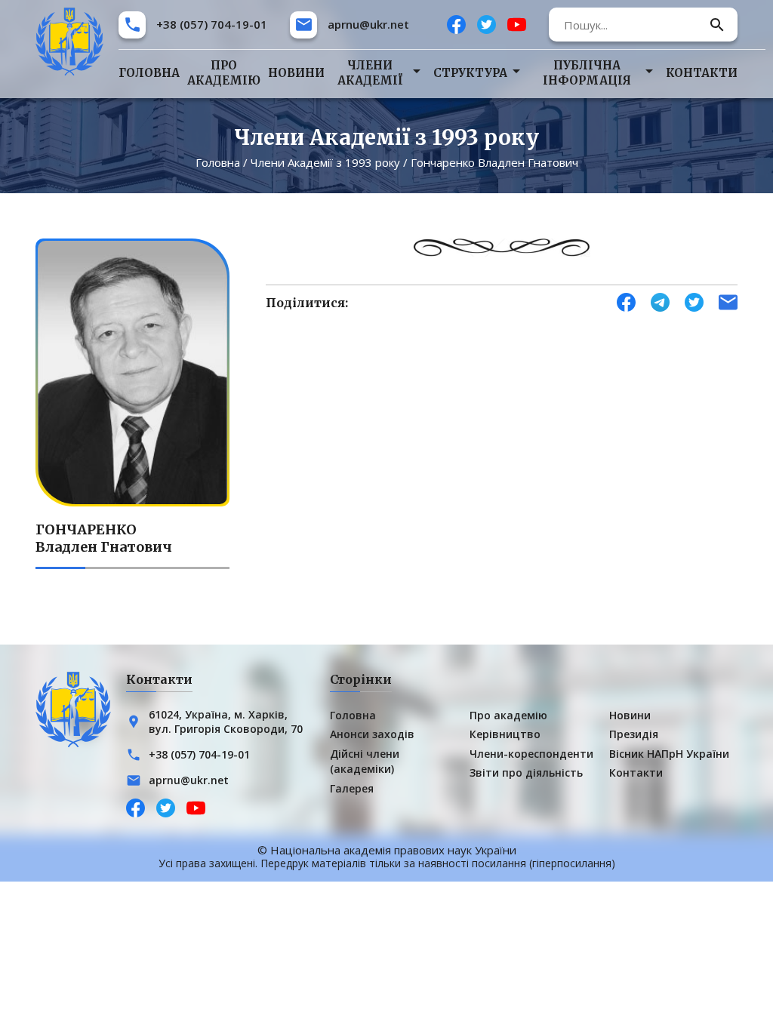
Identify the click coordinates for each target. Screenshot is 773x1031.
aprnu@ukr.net (368, 24)
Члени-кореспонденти (531, 753)
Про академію (223, 73)
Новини (296, 73)
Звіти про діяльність (526, 772)
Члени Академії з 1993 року (325, 162)
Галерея (352, 788)
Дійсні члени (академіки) (364, 761)
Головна (149, 73)
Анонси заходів (372, 734)
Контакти (702, 73)
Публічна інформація (587, 73)
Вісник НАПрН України (669, 753)
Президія (633, 734)
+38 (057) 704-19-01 (211, 24)
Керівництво (505, 734)
